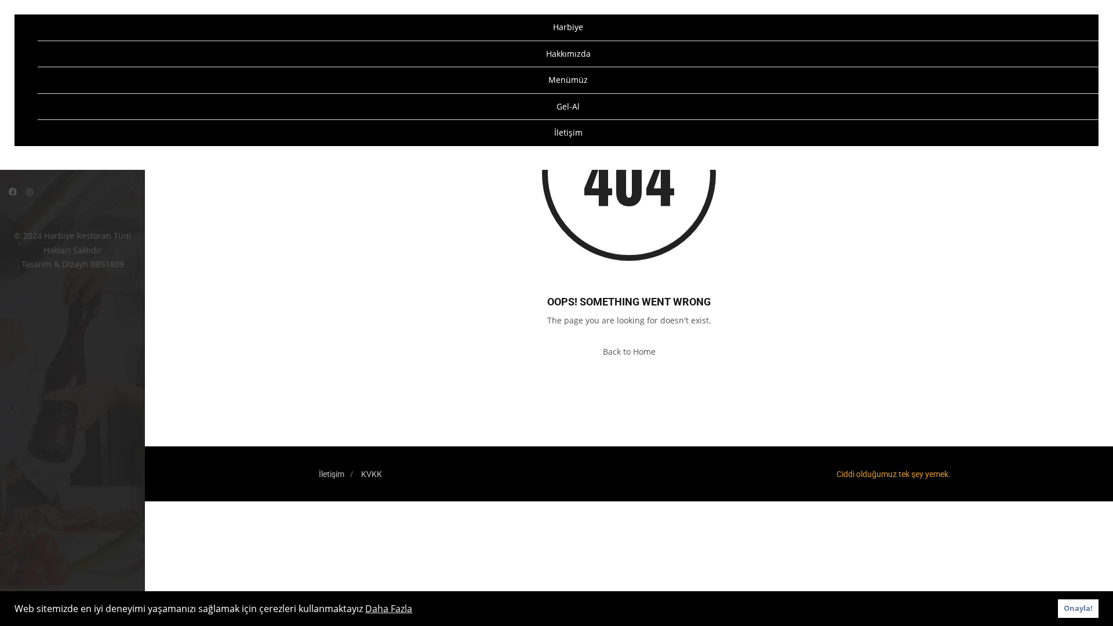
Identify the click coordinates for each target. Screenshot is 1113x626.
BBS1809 (107, 264)
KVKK (371, 474)
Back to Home (629, 351)
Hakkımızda (568, 53)
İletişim (568, 132)
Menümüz (568, 79)
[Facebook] (13, 191)
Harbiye (568, 26)
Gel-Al (568, 106)
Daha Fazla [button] (388, 608)
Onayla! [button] (1078, 608)
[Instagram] (29, 191)
